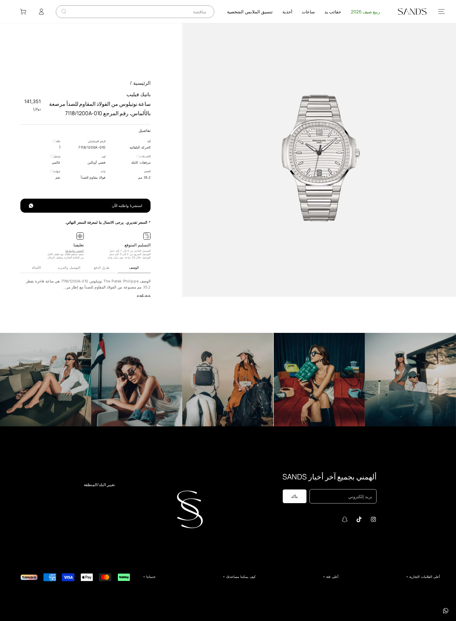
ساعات (308, 12)
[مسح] (68, 11)
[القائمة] (441, 12)
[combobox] (140, 12)
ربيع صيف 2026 (365, 12)
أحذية (287, 12)
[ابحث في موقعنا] (63, 11)
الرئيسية (142, 82)
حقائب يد (332, 12)
